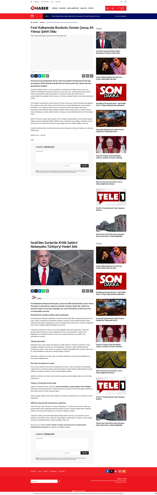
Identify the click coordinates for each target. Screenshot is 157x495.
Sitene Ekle (57, 1)
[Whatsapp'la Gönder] (43, 75)
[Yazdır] (47, 75)
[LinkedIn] (39, 75)
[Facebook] (32, 75)
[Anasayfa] (31, 1)
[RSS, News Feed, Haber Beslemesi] (124, 471)
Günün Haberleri (45, 1)
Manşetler (37, 1)
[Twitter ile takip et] (112, 471)
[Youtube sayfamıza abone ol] (116, 471)
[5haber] (39, 8)
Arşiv (52, 1)
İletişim (45, 471)
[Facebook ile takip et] (107, 471)
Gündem (55, 8)
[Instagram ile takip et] (120, 471)
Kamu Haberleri (73, 8)
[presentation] (37, 16)
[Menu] (107, 8)
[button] (83, 75)
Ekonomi (62, 8)
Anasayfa (35, 22)
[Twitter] (36, 75)
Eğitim (90, 8)
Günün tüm (120, 16)
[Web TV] (121, 1)
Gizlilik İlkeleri (53, 471)
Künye (39, 471)
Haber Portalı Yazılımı (79, 491)
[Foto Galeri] (125, 1)
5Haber (39, 298)
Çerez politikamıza (114, 493)
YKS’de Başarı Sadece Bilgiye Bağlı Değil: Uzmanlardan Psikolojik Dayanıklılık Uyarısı (76, 16)
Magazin (83, 8)
